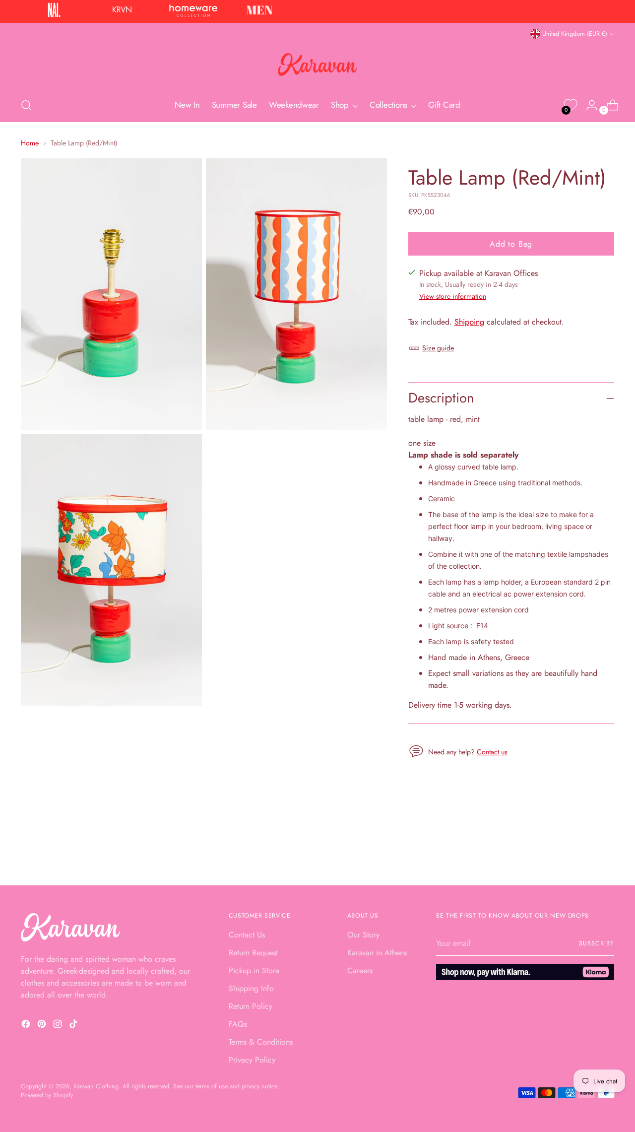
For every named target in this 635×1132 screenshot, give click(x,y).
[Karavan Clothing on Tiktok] (74, 1025)
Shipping (469, 322)
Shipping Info (251, 988)
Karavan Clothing (96, 1086)
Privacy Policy (252, 1059)
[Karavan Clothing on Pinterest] (43, 1025)
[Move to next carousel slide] (605, 850)
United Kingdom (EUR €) (574, 33)
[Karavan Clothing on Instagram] (58, 1025)
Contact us (492, 752)
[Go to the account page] (588, 105)
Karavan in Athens (377, 952)
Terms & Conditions (261, 1042)
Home (30, 143)
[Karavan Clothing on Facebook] (27, 1025)
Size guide (438, 348)
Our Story (363, 934)
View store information (452, 296)
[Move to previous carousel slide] (582, 851)
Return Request (253, 952)
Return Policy (250, 1006)
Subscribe (596, 943)
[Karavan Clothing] (317, 64)
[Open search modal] (26, 105)
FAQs (238, 1024)
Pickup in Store (254, 970)
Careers (360, 970)
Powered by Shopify (47, 1095)
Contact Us (247, 934)
